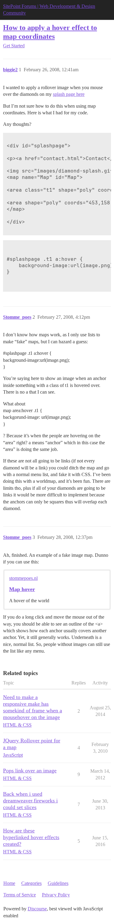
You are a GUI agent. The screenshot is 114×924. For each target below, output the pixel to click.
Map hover (22, 589)
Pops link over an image (30, 771)
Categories (31, 883)
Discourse (37, 908)
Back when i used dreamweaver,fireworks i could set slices (30, 800)
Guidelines (58, 883)
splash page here (69, 94)
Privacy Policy (56, 894)
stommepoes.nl (23, 578)
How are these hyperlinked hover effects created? (31, 837)
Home (9, 883)
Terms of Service (19, 894)
